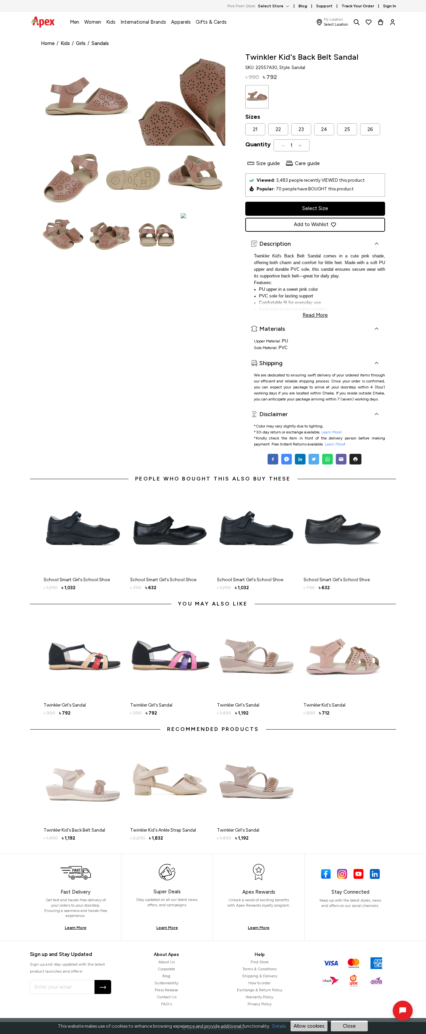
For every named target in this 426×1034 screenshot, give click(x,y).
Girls (81, 43)
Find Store (260, 962)
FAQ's (166, 1004)
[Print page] (355, 459)
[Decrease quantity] (283, 145)
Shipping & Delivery (259, 976)
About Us (166, 962)
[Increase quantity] (300, 145)
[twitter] (313, 459)
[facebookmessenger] (286, 459)
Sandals (100, 43)
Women (92, 22)
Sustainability (166, 983)
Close (349, 1026)
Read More (315, 314)
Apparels (181, 22)
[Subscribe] (103, 987)
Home (48, 43)
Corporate (166, 969)
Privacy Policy (260, 1004)
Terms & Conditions (259, 969)
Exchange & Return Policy (259, 990)
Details (279, 1026)
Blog (166, 976)
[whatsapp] (327, 459)
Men (74, 22)
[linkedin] (300, 459)
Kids (110, 22)
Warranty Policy (259, 997)
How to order (259, 983)
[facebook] (274, 459)
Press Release (166, 990)
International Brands (143, 22)
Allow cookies (309, 1026)
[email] (341, 459)
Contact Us (166, 997)
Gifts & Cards (211, 22)
